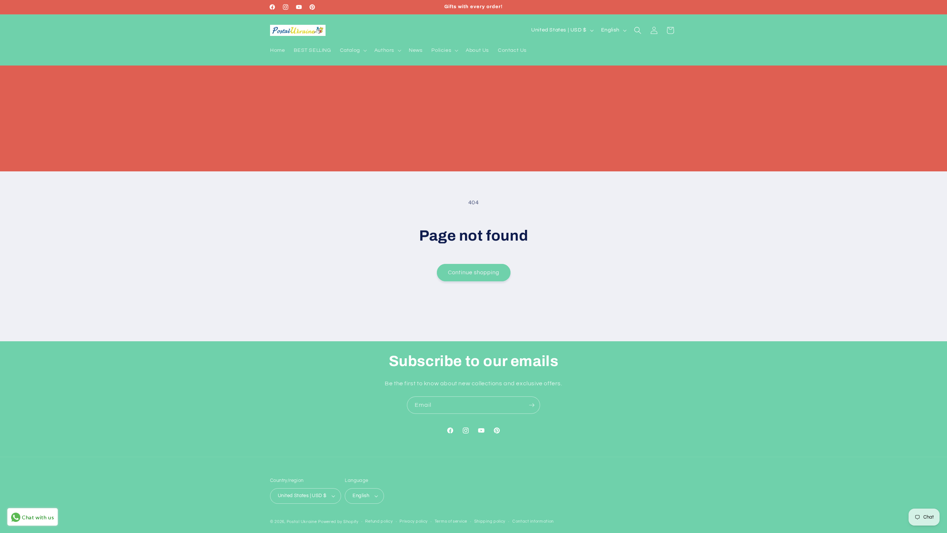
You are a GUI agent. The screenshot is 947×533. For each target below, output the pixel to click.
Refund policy (378, 521)
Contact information (533, 521)
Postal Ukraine (302, 522)
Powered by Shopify (338, 522)
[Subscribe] (531, 405)
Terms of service (451, 521)
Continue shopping (473, 272)
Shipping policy (490, 521)
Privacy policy (414, 521)
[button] (353, 50)
